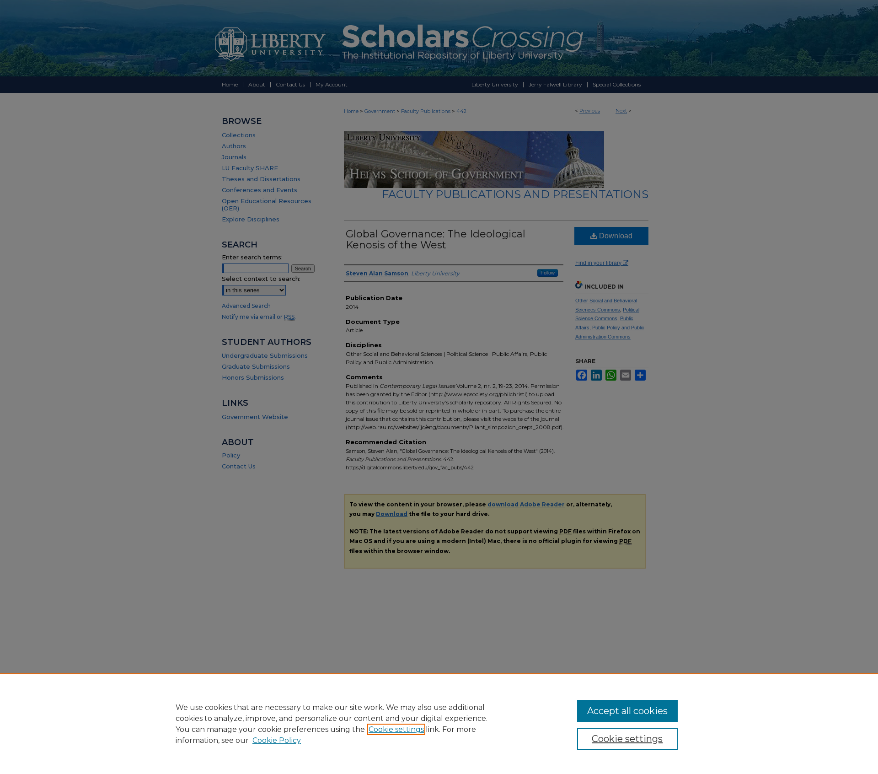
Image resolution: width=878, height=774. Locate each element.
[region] (439, 723)
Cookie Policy (276, 740)
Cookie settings (396, 729)
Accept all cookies (627, 710)
